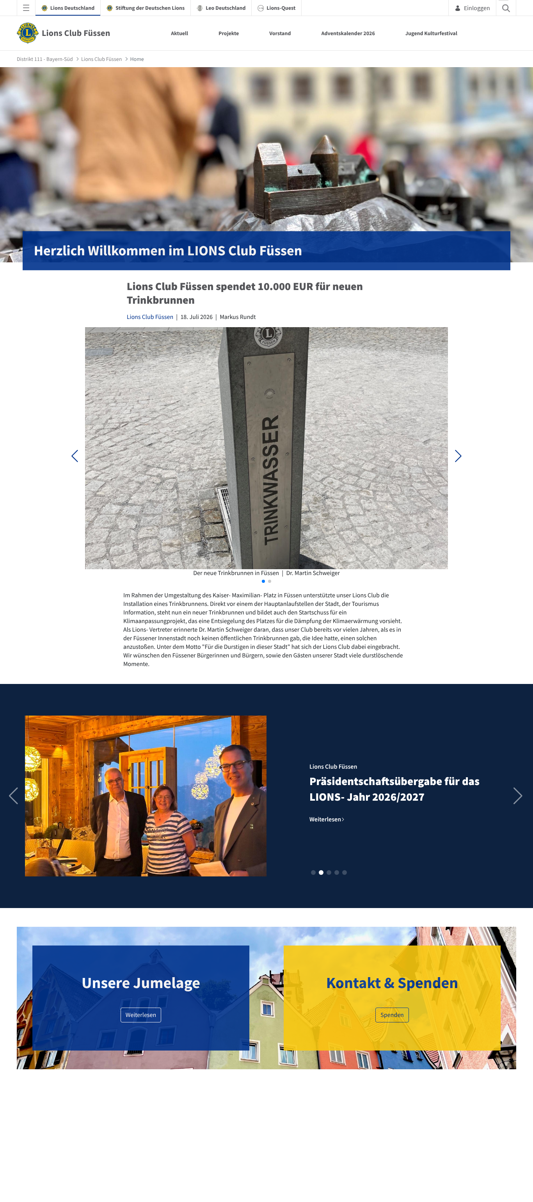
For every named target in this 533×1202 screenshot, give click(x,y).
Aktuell (179, 33)
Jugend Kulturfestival (431, 33)
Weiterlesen (141, 1015)
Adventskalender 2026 (348, 33)
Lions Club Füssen (150, 317)
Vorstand (280, 33)
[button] (458, 456)
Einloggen (477, 8)
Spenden (392, 1015)
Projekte (229, 33)
